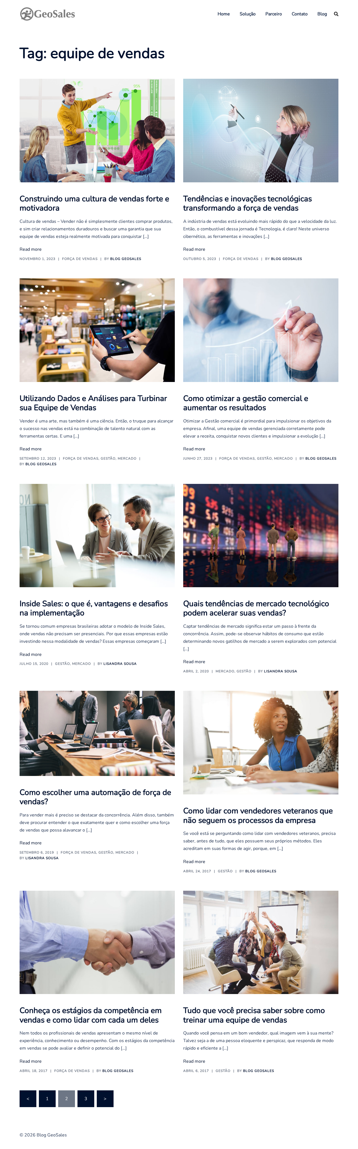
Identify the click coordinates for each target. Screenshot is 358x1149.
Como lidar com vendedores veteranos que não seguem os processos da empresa (258, 816)
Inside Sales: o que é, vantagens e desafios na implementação (94, 608)
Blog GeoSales (125, 259)
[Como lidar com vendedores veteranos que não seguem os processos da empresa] (260, 742)
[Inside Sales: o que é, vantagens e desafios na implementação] (97, 535)
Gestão (108, 458)
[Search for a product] (336, 14)
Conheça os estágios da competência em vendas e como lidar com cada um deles (91, 1015)
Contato (300, 14)
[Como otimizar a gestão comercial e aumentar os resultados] (260, 330)
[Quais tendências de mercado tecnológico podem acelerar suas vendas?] (260, 535)
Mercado (127, 458)
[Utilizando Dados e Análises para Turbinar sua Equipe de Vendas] (97, 330)
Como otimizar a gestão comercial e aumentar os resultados (245, 403)
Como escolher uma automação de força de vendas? (95, 797)
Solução (248, 14)
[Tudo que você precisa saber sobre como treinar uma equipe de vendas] (260, 942)
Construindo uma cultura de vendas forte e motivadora (94, 204)
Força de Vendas (80, 259)
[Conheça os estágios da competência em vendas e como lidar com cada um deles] (97, 942)
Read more (31, 249)
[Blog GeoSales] (48, 13)
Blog (322, 14)
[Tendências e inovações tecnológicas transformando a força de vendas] (260, 130)
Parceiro (273, 14)
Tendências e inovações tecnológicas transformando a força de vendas (247, 204)
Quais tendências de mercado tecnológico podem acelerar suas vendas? (256, 608)
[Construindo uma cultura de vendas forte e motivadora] (97, 130)
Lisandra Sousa (120, 663)
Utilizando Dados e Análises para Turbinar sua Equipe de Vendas (93, 403)
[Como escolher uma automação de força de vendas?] (97, 733)
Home (224, 14)
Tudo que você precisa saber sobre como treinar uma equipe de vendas (254, 1015)
